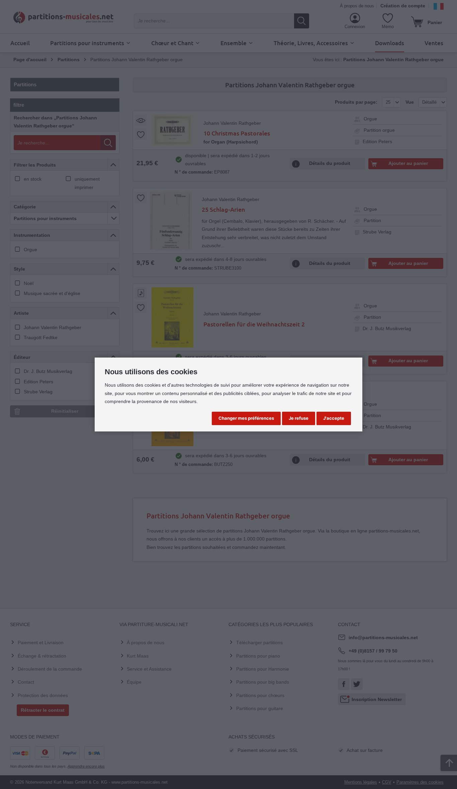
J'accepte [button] (333, 418)
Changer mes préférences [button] (246, 418)
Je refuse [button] (298, 418)
